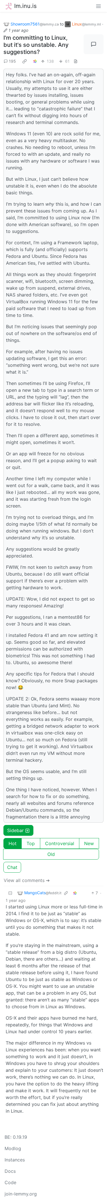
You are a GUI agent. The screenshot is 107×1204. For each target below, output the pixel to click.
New (89, 843)
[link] (25, 61)
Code (10, 1182)
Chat (12, 867)
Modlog (13, 1148)
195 (12, 61)
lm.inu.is (25, 6)
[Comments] (94, 44)
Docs (10, 1171)
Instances (15, 1160)
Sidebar (15, 830)
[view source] (75, 61)
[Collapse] (10, 893)
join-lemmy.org (21, 1194)
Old (51, 854)
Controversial (59, 843)
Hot (13, 843)
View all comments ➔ (27, 880)
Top (31, 843)
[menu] (98, 6)
